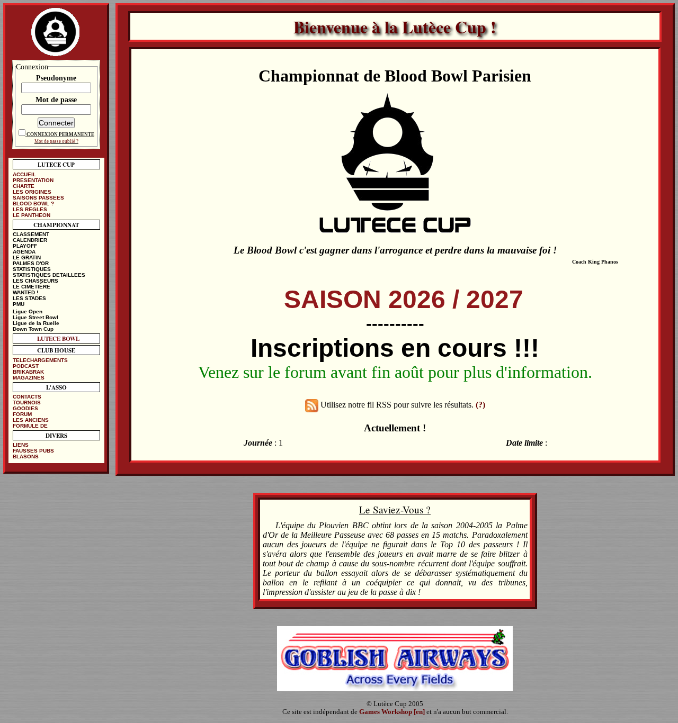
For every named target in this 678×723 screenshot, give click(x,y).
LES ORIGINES (32, 192)
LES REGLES (30, 209)
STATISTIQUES (32, 269)
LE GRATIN (27, 257)
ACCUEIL (24, 174)
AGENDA (24, 252)
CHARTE (23, 186)
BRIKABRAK (28, 372)
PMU (18, 304)
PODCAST (26, 366)
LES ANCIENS (31, 420)
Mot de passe (56, 99)
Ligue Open (27, 311)
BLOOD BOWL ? (33, 203)
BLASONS (26, 456)
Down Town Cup (33, 329)
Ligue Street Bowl (35, 317)
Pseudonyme (56, 78)
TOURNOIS (27, 402)
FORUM (22, 414)
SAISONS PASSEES (38, 198)
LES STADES (29, 298)
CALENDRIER (30, 240)
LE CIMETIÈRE (31, 287)
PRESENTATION (33, 180)
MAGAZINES (28, 378)
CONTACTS (27, 397)
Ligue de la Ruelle (36, 323)
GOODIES (25, 408)
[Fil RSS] (311, 404)
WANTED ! (25, 292)
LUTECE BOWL (58, 338)
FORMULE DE (30, 426)
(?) (480, 404)
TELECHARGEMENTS (40, 360)
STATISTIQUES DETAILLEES (49, 275)
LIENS (21, 445)
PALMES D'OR (31, 263)
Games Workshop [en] (392, 712)
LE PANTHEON (31, 215)
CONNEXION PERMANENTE (60, 134)
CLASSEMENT (31, 234)
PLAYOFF (25, 246)
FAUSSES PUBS (33, 451)
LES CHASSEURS (35, 281)
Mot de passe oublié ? (56, 141)
